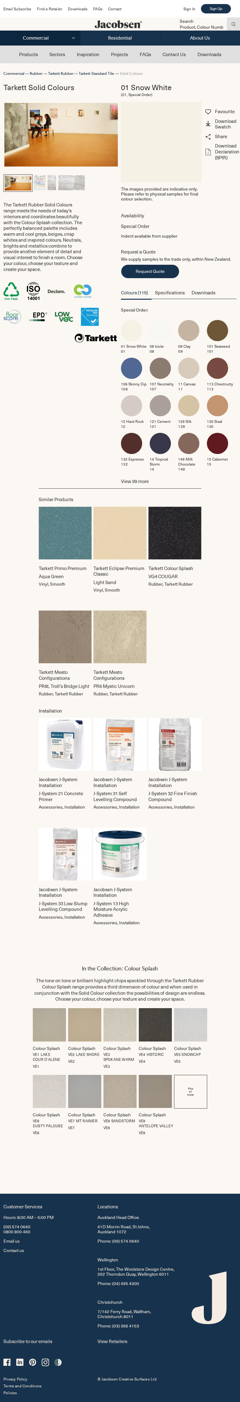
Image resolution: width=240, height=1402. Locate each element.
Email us (11, 1241)
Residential (120, 38)
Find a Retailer (49, 9)
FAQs (97, 9)
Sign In (189, 9)
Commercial (36, 38)
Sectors (57, 54)
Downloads (78, 9)
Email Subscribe (17, 9)
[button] (220, 124)
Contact (115, 9)
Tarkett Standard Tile (96, 73)
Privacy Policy (15, 1378)
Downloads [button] (203, 292)
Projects (119, 54)
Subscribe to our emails (27, 1341)
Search (186, 21)
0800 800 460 (16, 1231)
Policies (10, 1392)
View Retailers (112, 1341)
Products (28, 54)
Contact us (13, 1250)
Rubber (36, 73)
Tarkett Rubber (60, 73)
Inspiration (88, 54)
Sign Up (216, 9)
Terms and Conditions (22, 1385)
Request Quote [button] (150, 271)
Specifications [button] (170, 292)
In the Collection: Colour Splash (120, 968)
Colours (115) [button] (134, 292)
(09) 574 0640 (16, 1226)
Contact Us (174, 54)
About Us (200, 38)
